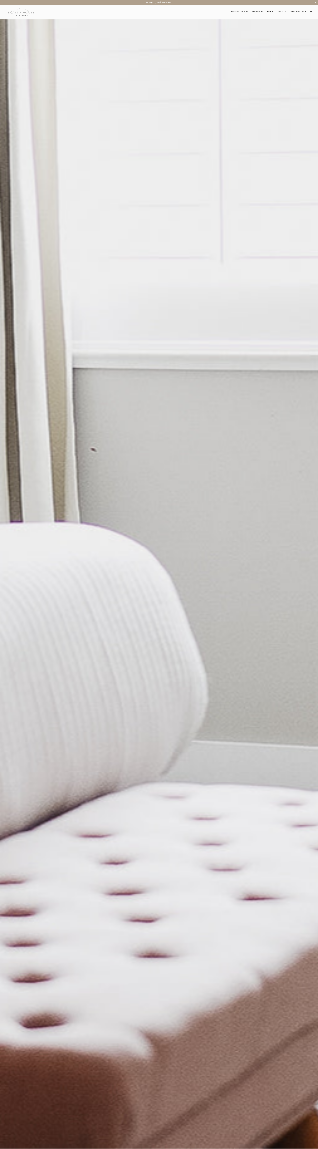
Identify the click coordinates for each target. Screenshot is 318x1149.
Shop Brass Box (298, 11)
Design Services (239, 11)
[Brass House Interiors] (21, 11)
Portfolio (257, 11)
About (270, 11)
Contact (281, 11)
